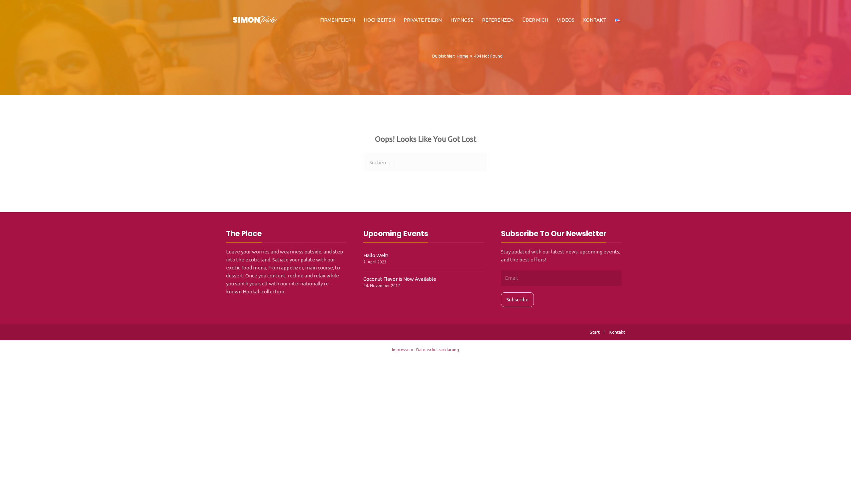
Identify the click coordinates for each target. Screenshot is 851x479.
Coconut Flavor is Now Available (399, 279)
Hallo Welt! (375, 255)
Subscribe (517, 299)
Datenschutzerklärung (437, 349)
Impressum (402, 349)
